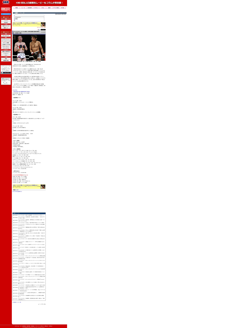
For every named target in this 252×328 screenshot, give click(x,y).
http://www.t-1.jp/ (37, 162)
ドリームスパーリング (6, 40)
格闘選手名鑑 (5, 60)
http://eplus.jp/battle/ (22, 153)
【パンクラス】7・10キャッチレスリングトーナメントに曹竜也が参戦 (31, 255)
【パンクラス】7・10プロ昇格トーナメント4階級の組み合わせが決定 (31, 274)
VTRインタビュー (5, 46)
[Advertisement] (29, 202)
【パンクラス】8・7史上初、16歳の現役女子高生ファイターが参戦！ (31, 222)
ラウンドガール (6, 48)
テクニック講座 (6, 42)
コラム (6, 55)
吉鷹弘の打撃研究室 (6, 51)
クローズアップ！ (5, 35)
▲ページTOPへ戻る (42, 304)
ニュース (6, 20)
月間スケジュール (5, 26)
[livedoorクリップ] (39, 29)
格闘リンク (6, 27)
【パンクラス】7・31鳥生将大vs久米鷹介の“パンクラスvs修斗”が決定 (31, 285)
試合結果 (6, 22)
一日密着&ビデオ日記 (6, 44)
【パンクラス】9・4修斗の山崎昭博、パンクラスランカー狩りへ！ (31, 215)
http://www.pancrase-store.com (26, 167)
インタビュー (5, 53)
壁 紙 (6, 58)
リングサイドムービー (6, 39)
